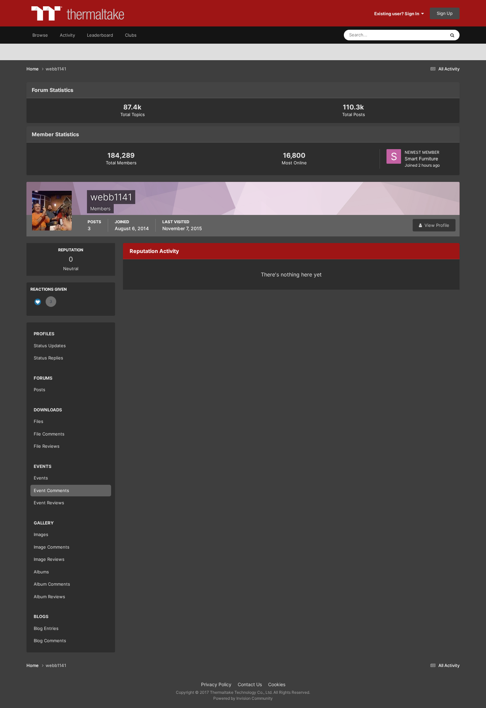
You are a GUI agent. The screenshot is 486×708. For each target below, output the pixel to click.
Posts (39, 389)
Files (38, 421)
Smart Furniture (421, 158)
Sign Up (445, 13)
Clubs (131, 35)
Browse (40, 35)
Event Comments (51, 490)
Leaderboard (100, 35)
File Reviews (47, 446)
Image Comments (51, 547)
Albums (41, 571)
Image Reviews (49, 559)
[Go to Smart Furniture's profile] (393, 156)
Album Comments (52, 584)
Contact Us (250, 684)
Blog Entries (46, 628)
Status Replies (48, 357)
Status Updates (422, 34)
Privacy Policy (216, 684)
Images (41, 534)
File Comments (49, 434)
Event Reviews (49, 502)
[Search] (452, 35)
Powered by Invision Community (243, 698)
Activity (67, 35)
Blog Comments (50, 640)
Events (41, 477)
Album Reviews (49, 596)
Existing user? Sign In (397, 13)
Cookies (276, 684)
